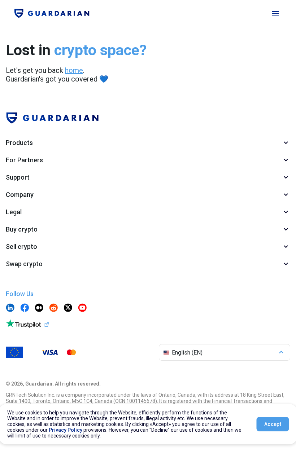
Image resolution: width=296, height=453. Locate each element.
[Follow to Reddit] (53, 308)
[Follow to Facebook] (24, 308)
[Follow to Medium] (39, 308)
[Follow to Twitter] (68, 308)
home (74, 70)
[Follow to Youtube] (82, 308)
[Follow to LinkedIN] (10, 308)
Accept (272, 424)
